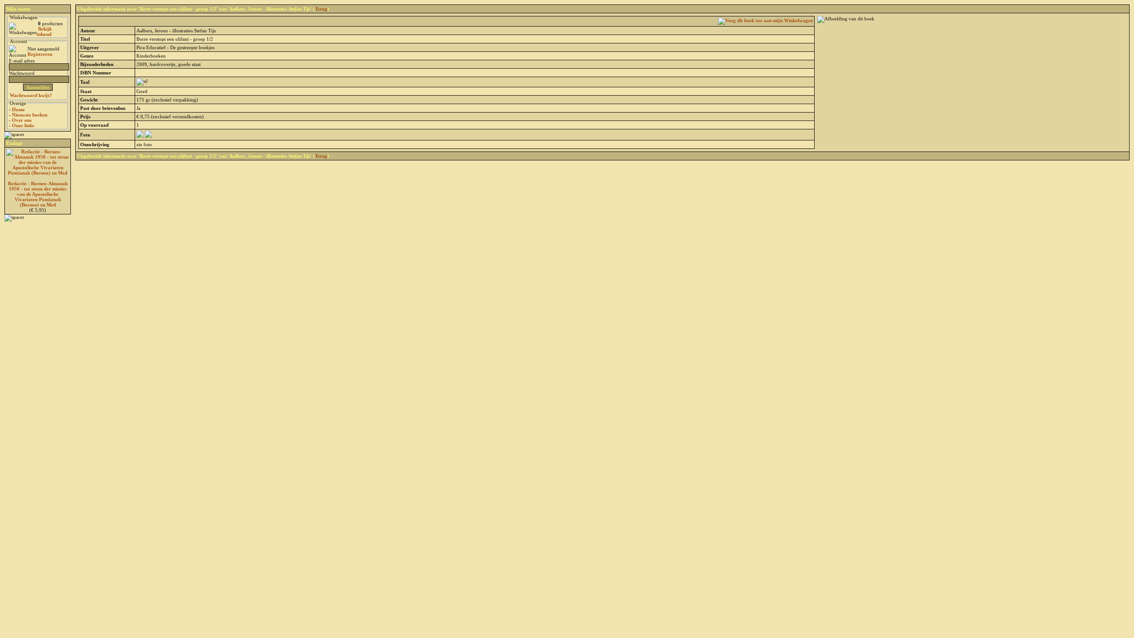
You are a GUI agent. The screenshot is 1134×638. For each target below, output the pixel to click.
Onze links (23, 125)
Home (18, 109)
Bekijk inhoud (44, 31)
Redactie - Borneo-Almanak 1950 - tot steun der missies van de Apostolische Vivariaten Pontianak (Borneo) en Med (38, 194)
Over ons (21, 120)
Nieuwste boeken (29, 114)
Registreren (39, 54)
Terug (321, 9)
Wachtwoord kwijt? (31, 95)
